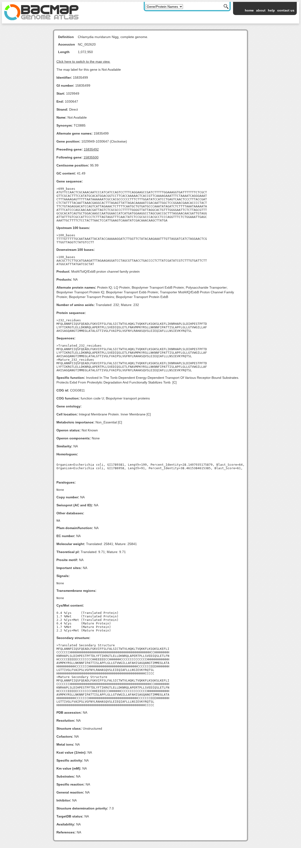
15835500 (91, 157)
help (271, 10)
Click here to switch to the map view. (83, 61)
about (260, 10)
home (249, 10)
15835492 (91, 149)
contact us (285, 10)
